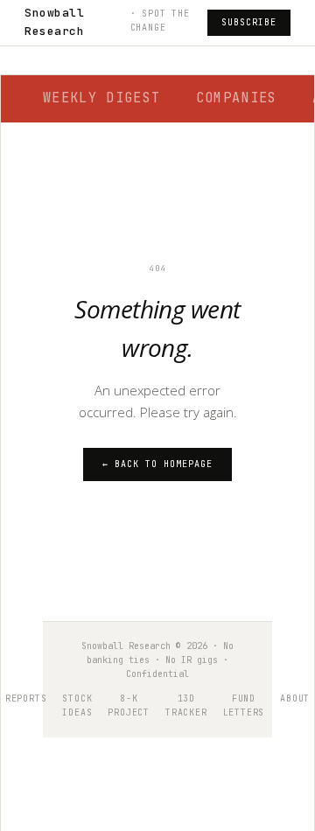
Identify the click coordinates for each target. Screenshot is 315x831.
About (295, 698)
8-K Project (129, 705)
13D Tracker (186, 705)
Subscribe (248, 22)
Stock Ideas (77, 705)
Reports (26, 698)
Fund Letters (244, 705)
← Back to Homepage (157, 464)
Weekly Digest (102, 98)
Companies (236, 98)
